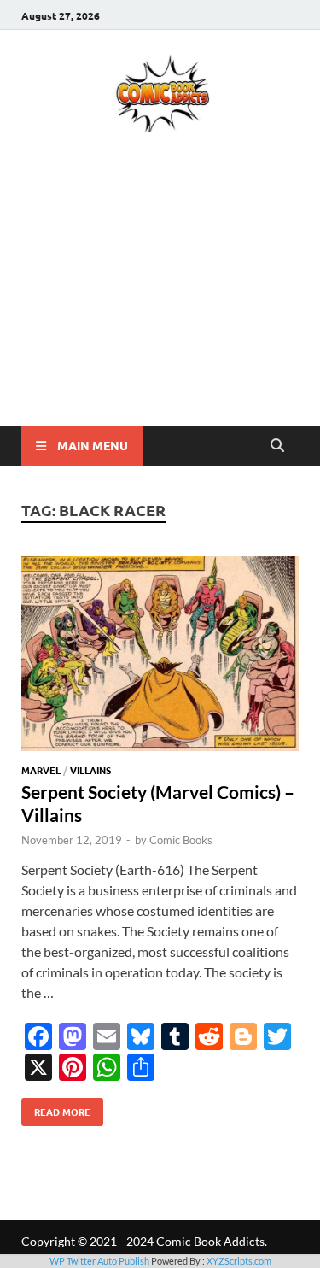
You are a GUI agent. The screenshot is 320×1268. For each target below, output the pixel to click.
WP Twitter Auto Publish (99, 1260)
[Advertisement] (160, 304)
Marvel (41, 770)
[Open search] (277, 446)
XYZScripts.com (239, 1260)
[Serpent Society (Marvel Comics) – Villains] (160, 656)
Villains (90, 770)
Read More (55, 1108)
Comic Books (180, 840)
